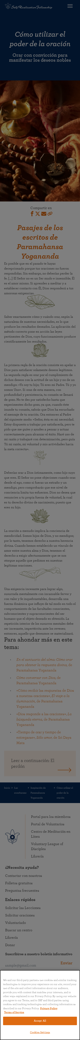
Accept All (40, 1021)
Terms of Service (14, 1012)
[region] (40, 1005)
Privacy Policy (48, 1008)
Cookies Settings (40, 1032)
